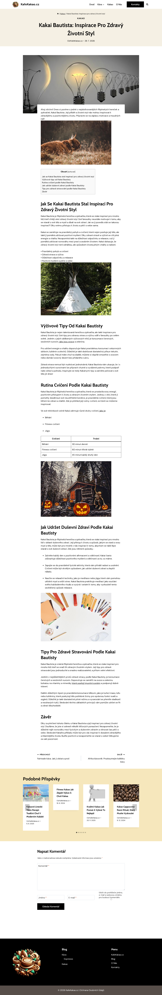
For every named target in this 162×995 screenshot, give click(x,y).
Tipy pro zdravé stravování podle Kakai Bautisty (64, 188)
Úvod (91, 4)
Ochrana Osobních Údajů (92, 990)
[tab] (76, 832)
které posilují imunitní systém (86, 683)
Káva (64, 954)
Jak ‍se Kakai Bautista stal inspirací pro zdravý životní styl (68, 176)
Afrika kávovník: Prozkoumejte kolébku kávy (106, 758)
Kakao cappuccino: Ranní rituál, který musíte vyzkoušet (126, 810)
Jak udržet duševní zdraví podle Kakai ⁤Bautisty (63, 185)
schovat (71, 172)
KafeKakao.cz (76, 41)
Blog (113, 959)
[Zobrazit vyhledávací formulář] (147, 4)
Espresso (68, 959)
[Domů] (58, 14)
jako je (102, 410)
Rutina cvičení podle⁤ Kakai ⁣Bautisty (58, 182)
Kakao (110, 4)
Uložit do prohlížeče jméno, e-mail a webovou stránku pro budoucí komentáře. (111, 895)
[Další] (134, 807)
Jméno (42, 897)
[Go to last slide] (27, 807)
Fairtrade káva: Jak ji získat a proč (53, 756)
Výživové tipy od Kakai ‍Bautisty (56, 179)
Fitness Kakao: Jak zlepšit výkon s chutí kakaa (65, 792)
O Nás (119, 4)
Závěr (44, 191)
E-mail (72, 897)
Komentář (43, 866)
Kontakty (135, 4)
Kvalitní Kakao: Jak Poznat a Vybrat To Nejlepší (96, 810)
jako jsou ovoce (66, 341)
